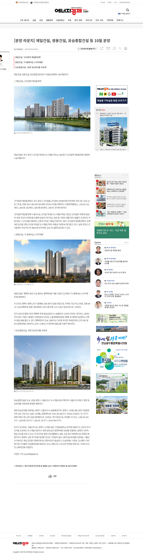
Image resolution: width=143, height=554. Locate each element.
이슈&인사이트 (110, 281)
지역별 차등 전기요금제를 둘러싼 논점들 (116, 262)
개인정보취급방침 (66, 536)
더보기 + (126, 242)
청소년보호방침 (99, 536)
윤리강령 (52, 536)
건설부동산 (60, 20)
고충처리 (113, 536)
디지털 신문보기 (125, 13)
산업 (41, 20)
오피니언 (88, 20)
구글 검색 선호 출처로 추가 (88, 49)
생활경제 (49, 20)
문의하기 (124, 536)
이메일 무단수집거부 (83, 536)
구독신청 (102, 2)
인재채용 (29, 536)
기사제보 (109, 2)
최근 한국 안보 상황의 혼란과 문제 (116, 283)
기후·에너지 (24, 20)
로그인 (115, 2)
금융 (34, 20)
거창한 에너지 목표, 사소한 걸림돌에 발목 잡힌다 (116, 306)
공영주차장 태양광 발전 (112, 250)
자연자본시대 (23, 2)
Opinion (98, 242)
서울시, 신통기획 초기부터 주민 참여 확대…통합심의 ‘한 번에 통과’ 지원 (113, 114)
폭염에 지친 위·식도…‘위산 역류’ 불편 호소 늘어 (111, 231)
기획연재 (109, 20)
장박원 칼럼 (110, 270)
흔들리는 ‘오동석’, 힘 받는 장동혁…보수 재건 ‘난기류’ (113, 136)
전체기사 (120, 20)
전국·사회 (99, 20)
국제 (69, 20)
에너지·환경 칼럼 (111, 248)
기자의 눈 (109, 303)
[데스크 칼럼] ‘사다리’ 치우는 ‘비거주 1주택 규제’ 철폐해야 (116, 295)
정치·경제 (78, 20)
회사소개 (18, 536)
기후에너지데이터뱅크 (41, 2)
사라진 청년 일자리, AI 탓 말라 (115, 272)
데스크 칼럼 (110, 292)
